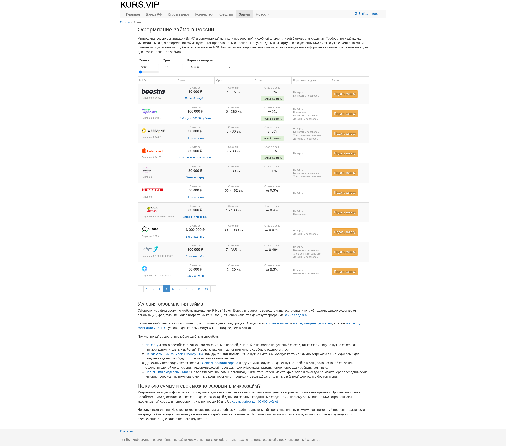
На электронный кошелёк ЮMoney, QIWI (174, 354)
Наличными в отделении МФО (167, 372)
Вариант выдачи (200, 60)
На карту (151, 344)
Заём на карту (195, 177)
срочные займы (277, 323)
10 (206, 289)
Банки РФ (154, 14)
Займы (244, 14)
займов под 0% (295, 315)
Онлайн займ (195, 138)
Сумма (144, 60)
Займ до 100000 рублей (195, 118)
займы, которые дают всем (312, 323)
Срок (167, 60)
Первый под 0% (195, 98)
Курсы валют (178, 14)
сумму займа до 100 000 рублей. (255, 401)
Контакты (127, 431)
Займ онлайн (195, 276)
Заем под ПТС (195, 236)
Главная (133, 14)
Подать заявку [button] (344, 93)
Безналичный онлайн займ (195, 157)
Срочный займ (195, 256)
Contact (207, 362)
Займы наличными (195, 217)
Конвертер (204, 14)
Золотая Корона (226, 362)
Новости (263, 14)
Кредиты (226, 14)
